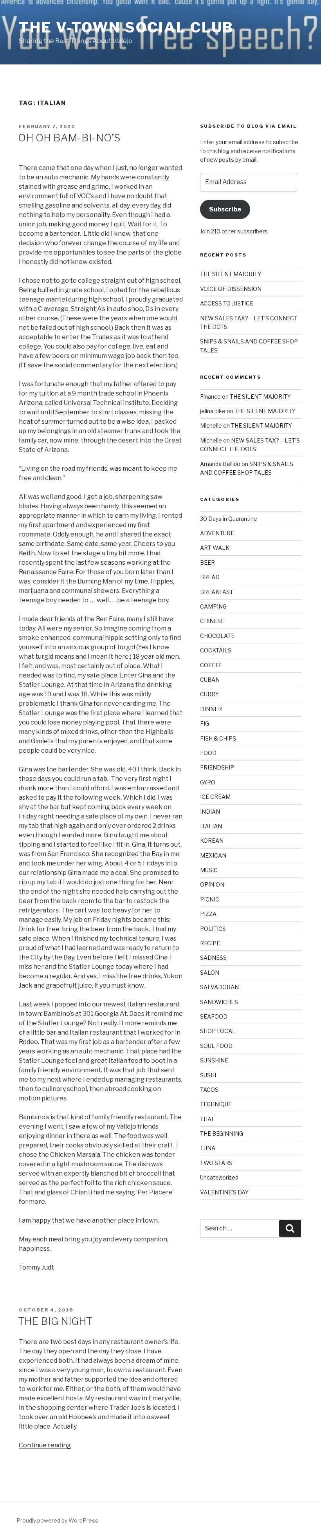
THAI (206, 1119)
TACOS (209, 1089)
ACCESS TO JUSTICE (226, 303)
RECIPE (210, 943)
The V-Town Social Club (126, 27)
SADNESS (213, 957)
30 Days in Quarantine (228, 518)
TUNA (207, 1148)
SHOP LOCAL (218, 1031)
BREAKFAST (216, 592)
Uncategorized (219, 1177)
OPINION (212, 884)
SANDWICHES (219, 1002)
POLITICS (213, 928)
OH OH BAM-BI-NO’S (69, 138)
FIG (204, 723)
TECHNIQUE (216, 1104)
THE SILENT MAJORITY (230, 274)
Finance (210, 396)
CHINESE (212, 621)
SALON (209, 972)
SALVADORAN (219, 987)
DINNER (211, 709)
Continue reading (45, 1445)
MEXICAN (213, 855)
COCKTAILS (215, 650)
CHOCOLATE (217, 635)
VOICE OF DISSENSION (230, 288)
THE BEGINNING (221, 1133)
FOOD (208, 753)
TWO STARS (216, 1163)
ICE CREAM (215, 796)
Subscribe (225, 209)
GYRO (207, 782)
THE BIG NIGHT (55, 1321)
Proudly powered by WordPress (57, 1520)
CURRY (209, 694)
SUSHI (208, 1075)
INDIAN (210, 811)
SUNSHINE (214, 1060)
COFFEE (211, 665)
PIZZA (208, 913)
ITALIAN (211, 826)
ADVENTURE (217, 533)
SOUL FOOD (216, 1045)
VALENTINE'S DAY (224, 1192)
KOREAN (212, 840)
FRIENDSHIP (217, 767)
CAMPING (213, 606)
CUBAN (210, 679)
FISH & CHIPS (218, 738)
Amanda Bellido (220, 464)
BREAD (210, 577)
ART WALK (214, 547)
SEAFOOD (213, 1016)
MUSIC (209, 870)
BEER (207, 562)
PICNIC (209, 899)
